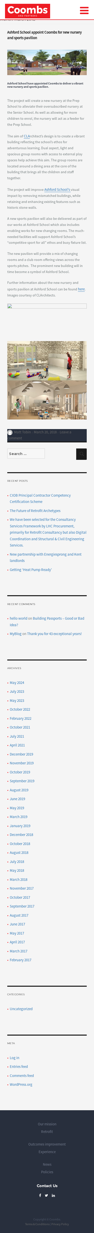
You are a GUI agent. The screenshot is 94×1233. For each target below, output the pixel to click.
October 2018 (20, 843)
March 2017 (18, 951)
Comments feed (22, 1075)
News (47, 1164)
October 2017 (20, 897)
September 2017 (22, 906)
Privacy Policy (60, 1224)
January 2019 (20, 825)
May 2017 (17, 933)
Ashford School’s (57, 189)
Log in (14, 1057)
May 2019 (17, 807)
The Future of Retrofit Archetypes (35, 510)
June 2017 (17, 924)
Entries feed (19, 1066)
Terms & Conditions (37, 1224)
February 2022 (20, 718)
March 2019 (18, 816)
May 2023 (17, 700)
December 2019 (21, 754)
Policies (47, 1171)
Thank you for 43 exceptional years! (54, 633)
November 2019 (22, 763)
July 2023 (17, 691)
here (81, 289)
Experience (47, 1151)
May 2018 (17, 870)
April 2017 (17, 942)
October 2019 (20, 772)
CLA (27, 136)
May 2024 (17, 682)
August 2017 (19, 915)
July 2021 (17, 736)
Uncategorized (21, 1008)
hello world (18, 618)
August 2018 (19, 852)
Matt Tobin (22, 432)
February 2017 (20, 959)
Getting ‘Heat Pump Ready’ (31, 569)
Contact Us (47, 1185)
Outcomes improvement (47, 1144)
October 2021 (20, 727)
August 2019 (19, 790)
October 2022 (20, 709)
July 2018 (17, 861)
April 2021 (17, 745)
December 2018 (21, 834)
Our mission (47, 1124)
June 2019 (17, 798)
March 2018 (18, 879)
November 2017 (22, 888)
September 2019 (22, 780)
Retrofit (47, 1131)
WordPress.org (21, 1084)
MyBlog (16, 633)
